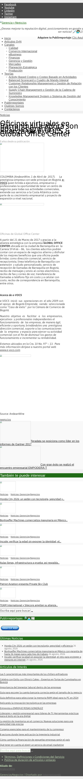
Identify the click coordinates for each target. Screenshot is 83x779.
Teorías (8, 73)
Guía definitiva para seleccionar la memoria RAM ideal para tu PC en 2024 (39, 697)
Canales (9, 44)
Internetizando (52, 774)
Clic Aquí (77, 37)
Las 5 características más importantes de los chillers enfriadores (34, 674)
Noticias (5, 115)
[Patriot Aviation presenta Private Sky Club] (8, 575)
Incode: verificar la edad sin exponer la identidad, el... (30, 541)
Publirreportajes (14, 102)
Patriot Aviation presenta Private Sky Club (24, 583)
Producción (15, 70)
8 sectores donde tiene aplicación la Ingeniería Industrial (30, 734)
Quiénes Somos (14, 105)
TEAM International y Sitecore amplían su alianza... (29, 605)
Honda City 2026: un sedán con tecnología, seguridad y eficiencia (38, 645)
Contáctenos (12, 109)
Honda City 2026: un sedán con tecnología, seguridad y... (32, 499)
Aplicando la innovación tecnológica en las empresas (28, 703)
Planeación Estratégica (23, 67)
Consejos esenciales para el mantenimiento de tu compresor (32, 729)
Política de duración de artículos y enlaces (30, 759)
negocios (5, 419)
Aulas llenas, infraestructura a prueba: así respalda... (29, 562)
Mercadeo (15, 64)
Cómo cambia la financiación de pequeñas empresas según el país (35, 739)
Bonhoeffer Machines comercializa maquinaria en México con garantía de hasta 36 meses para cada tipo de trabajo (43, 652)
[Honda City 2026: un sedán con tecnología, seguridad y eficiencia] (8, 491)
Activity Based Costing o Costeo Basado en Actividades (43, 76)
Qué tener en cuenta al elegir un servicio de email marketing (32, 744)
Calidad (13, 47)
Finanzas (14, 57)
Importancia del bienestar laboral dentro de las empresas (30, 687)
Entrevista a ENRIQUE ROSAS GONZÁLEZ (21, 708)
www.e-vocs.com (10, 350)
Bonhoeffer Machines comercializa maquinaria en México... (34, 520)
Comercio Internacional (23, 51)
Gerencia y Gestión (20, 60)
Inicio (7, 38)
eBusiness (15, 54)
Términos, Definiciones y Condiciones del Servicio (34, 756)
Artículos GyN (13, 41)
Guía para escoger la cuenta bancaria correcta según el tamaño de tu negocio (41, 692)
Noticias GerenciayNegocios (25, 494)
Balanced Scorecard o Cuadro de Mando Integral (39, 80)
